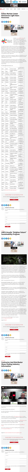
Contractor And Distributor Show (9, 432)
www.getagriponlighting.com (7, 428)
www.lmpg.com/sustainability (7, 318)
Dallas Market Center (20, 38)
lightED (18, 432)
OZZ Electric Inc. (22, 420)
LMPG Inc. (11, 266)
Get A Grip (15, 432)
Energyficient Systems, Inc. (19, 416)
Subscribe (14, 199)
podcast (20, 432)
